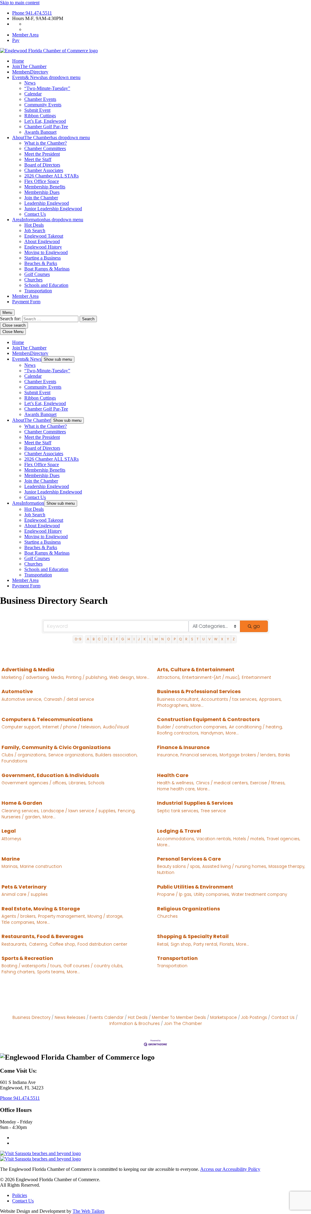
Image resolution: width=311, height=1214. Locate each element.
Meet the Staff (37, 159)
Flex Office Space (41, 181)
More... (142, 677)
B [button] (93, 639)
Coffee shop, (63, 944)
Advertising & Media (28, 669)
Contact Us (35, 214)
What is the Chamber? (45, 143)
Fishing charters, (18, 972)
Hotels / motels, (249, 839)
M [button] (156, 639)
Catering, (38, 944)
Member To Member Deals (179, 1017)
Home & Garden (22, 803)
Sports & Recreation (27, 958)
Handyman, (212, 733)
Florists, (227, 944)
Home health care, (176, 789)
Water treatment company (259, 894)
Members (30, 71)
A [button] (88, 639)
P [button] (175, 639)
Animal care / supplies (25, 894)
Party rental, (205, 944)
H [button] (129, 639)
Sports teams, (51, 972)
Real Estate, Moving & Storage (41, 908)
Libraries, (77, 783)
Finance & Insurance (183, 747)
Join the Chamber (41, 197)
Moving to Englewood (46, 252)
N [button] (162, 639)
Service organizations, (71, 755)
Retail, (163, 944)
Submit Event (37, 110)
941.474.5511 (32, 12)
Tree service (213, 811)
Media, (57, 677)
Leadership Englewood (46, 203)
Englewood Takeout (43, 236)
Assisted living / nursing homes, (234, 866)
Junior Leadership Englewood (53, 208)
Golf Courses (37, 274)
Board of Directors (42, 164)
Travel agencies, (283, 839)
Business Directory (31, 1017)
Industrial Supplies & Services (195, 803)
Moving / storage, (105, 916)
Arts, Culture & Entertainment (195, 669)
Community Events (42, 104)
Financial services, (199, 755)
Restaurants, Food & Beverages (42, 936)
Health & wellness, (175, 783)
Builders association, (116, 755)
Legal (9, 830)
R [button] (186, 639)
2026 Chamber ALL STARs (51, 175)
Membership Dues (42, 192)
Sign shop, (181, 944)
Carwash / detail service (69, 699)
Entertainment (256, 677)
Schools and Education (46, 285)
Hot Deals (34, 225)
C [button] (99, 639)
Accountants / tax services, (229, 699)
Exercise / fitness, (267, 783)
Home (18, 61)
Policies (19, 1195)
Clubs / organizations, (24, 755)
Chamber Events (40, 99)
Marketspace (223, 1017)
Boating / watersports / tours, (32, 966)
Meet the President (42, 153)
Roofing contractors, (178, 733)
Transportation (38, 290)
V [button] (209, 639)
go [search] (256, 626)
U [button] (203, 639)
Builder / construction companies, (192, 727)
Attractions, (168, 677)
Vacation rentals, (214, 839)
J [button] (139, 639)
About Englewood (42, 241)
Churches (33, 279)
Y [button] (228, 639)
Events (46, 77)
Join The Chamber (183, 1024)
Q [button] (180, 639)
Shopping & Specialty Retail (193, 936)
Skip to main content (19, 2)
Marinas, (10, 866)
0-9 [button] (78, 639)
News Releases (70, 1017)
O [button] (168, 639)
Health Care (172, 775)
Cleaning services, (20, 811)
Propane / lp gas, (174, 894)
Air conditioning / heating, (255, 727)
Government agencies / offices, (34, 783)
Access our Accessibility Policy (230, 1169)
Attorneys (11, 839)
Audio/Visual (116, 727)
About (51, 137)
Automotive (17, 691)
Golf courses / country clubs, (93, 966)
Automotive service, (22, 699)
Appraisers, (270, 699)
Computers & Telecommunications (47, 719)
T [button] (197, 639)
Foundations (14, 761)
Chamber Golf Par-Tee (46, 126)
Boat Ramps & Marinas (47, 268)
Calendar (33, 93)
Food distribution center (102, 944)
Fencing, (126, 811)
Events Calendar (107, 1017)
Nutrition (165, 872)
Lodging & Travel (179, 830)
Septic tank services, (178, 811)
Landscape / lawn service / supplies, (78, 811)
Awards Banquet (40, 132)
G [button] (122, 639)
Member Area (25, 34)
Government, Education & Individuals (50, 775)
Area (47, 219)
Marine (11, 858)
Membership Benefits (44, 186)
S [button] (192, 639)
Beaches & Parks (40, 263)
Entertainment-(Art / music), (211, 677)
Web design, (122, 677)
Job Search (34, 230)
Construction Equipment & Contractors (208, 719)
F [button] (117, 639)
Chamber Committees (45, 148)
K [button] (145, 639)
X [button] (222, 639)
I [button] (134, 639)
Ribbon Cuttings (40, 115)
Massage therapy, (286, 866)
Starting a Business (42, 257)
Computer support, (21, 727)
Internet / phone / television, (72, 727)
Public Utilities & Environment (195, 886)
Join (29, 66)
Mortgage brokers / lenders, (248, 755)
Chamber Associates (43, 170)
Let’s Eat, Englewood (45, 121)
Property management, (62, 916)
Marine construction (41, 866)
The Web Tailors (88, 1211)
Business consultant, (178, 699)
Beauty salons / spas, (178, 866)
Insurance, (168, 755)
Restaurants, (14, 944)
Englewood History (43, 246)
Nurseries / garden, (21, 817)
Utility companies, (212, 894)
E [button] (111, 639)
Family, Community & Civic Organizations (56, 747)
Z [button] (234, 639)
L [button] (150, 639)
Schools (96, 783)
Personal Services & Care (189, 858)
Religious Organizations (188, 908)
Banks (284, 755)
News (30, 82)
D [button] (105, 639)
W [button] (215, 639)
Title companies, (18, 922)
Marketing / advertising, (25, 677)
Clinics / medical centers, (222, 783)
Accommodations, (176, 839)
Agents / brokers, (19, 916)
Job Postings (254, 1017)
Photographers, (173, 705)
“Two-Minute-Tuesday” (47, 88)
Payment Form (26, 301)
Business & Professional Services (199, 691)
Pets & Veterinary (24, 886)
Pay (15, 40)
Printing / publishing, (87, 677)
